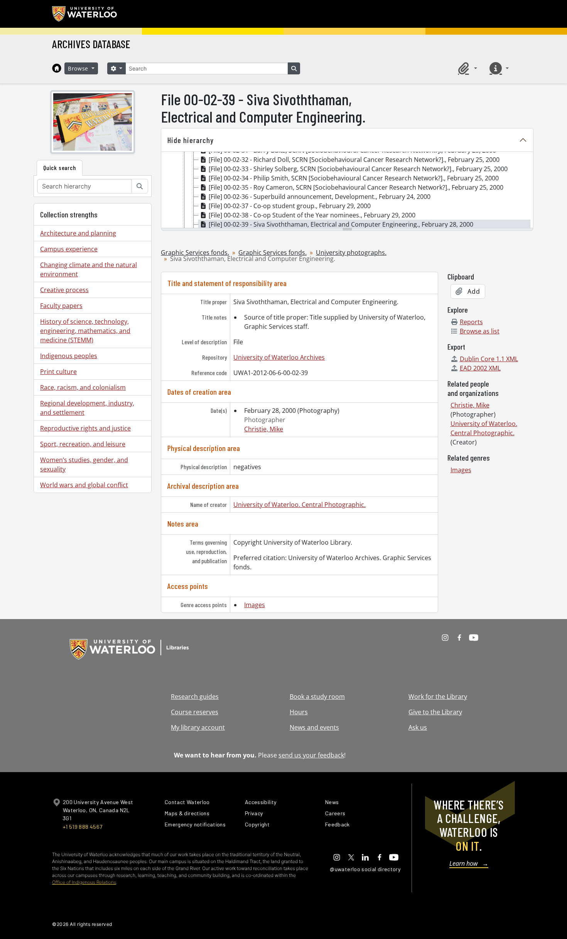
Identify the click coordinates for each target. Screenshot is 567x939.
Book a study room (317, 696)
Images (254, 605)
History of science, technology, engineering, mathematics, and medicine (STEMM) (85, 330)
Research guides (195, 696)
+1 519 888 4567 (82, 826)
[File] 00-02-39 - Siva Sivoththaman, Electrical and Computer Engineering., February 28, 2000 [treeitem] (341, 224)
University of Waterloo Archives (279, 357)
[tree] (347, 190)
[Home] (56, 68)
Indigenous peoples (68, 356)
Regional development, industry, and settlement (87, 408)
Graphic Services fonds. (195, 252)
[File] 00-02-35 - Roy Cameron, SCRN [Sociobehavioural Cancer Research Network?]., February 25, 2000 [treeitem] (356, 187)
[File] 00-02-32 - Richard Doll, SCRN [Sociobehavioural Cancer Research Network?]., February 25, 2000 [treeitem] (354, 159)
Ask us (417, 727)
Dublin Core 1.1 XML (489, 359)
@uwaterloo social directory (365, 869)
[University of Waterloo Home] (85, 14)
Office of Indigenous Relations (84, 882)
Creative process (64, 290)
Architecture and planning (78, 233)
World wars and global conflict (84, 485)
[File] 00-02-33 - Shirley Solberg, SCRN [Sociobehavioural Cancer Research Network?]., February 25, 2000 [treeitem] (358, 169)
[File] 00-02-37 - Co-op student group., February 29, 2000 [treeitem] (290, 206)
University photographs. (351, 252)
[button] (466, 68)
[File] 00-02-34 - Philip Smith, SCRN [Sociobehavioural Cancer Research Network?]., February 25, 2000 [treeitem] (354, 178)
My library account (198, 727)
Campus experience (69, 249)
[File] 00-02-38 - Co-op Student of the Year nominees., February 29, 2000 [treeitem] (312, 215)
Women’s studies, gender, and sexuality (84, 464)
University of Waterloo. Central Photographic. (299, 504)
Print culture (58, 371)
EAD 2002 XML (480, 368)
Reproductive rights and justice (85, 428)
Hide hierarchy (190, 140)
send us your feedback (311, 755)
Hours (299, 712)
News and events (314, 727)
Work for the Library (437, 696)
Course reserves (194, 712)
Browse (79, 68)
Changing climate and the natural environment (88, 269)
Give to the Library (435, 712)
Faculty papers (61, 305)
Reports (471, 322)
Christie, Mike (263, 429)
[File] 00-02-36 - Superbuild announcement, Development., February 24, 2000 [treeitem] (319, 196)
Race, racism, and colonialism (83, 387)
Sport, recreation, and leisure (82, 444)
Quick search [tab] (59, 167)
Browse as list (480, 331)
